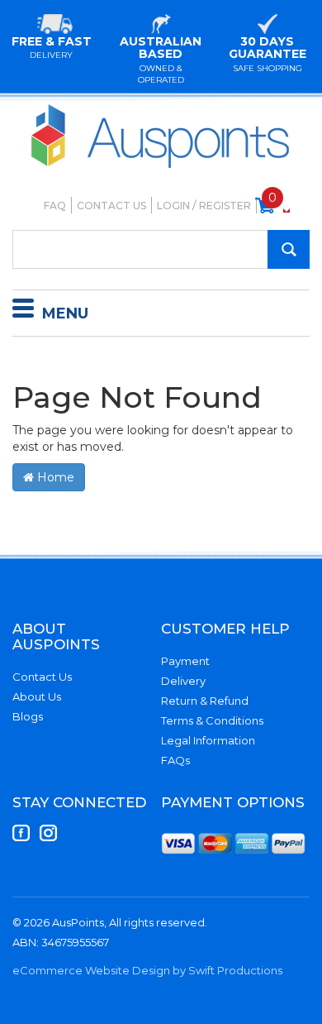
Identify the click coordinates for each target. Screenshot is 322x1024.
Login (173, 205)
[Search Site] (289, 249)
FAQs (175, 760)
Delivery (183, 680)
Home (54, 477)
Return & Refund (205, 700)
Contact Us (111, 205)
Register (225, 205)
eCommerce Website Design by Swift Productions (147, 970)
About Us (36, 696)
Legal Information (208, 740)
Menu (65, 313)
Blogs (27, 716)
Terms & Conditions (212, 720)
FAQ (55, 205)
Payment (185, 661)
